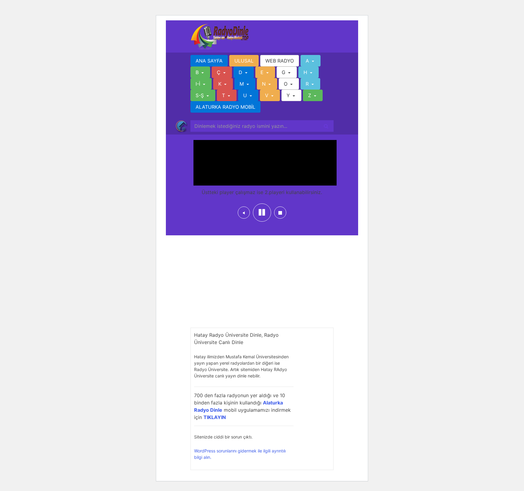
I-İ (199, 84)
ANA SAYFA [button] (209, 61)
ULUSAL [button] (244, 61)
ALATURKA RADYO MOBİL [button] (225, 107)
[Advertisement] (262, 285)
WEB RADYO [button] (279, 61)
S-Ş (200, 95)
